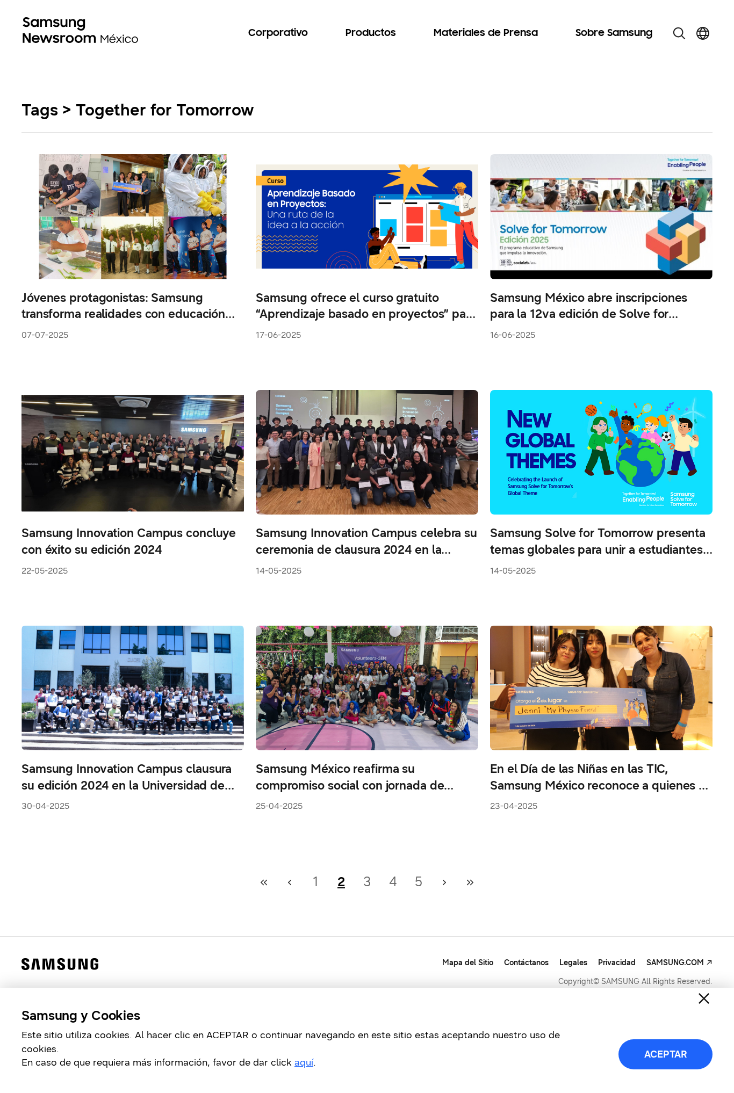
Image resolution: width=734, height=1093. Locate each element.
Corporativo (278, 33)
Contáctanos (526, 962)
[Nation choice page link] (703, 33)
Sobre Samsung (613, 33)
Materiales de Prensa (486, 33)
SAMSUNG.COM (675, 962)
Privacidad (617, 962)
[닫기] (704, 998)
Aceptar (665, 1054)
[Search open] (679, 33)
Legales (573, 962)
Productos (371, 33)
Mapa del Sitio (467, 962)
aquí (303, 1062)
